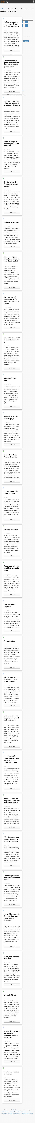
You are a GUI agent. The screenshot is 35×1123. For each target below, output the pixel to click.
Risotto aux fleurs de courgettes (11, 1073)
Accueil (4, 9)
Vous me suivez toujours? (9, 606)
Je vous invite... (9, 641)
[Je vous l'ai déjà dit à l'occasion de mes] (12, 138)
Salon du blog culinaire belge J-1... (11, 418)
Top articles (5, 1111)
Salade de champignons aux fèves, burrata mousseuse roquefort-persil (12, 64)
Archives (3, 11)
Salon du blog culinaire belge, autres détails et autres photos (12, 259)
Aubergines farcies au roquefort (12, 958)
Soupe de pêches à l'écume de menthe (11, 456)
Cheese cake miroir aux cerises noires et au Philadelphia (11, 718)
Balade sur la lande (11, 530)
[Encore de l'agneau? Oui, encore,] (12, 97)
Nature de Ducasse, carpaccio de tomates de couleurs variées (12, 801)
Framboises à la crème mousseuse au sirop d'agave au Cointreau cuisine (11, 759)
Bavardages (12, 11)
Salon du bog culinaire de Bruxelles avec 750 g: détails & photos (11, 300)
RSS (26, 25)
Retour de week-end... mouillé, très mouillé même (11, 568)
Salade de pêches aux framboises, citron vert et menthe (11, 679)
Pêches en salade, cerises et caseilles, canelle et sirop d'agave (11, 24)
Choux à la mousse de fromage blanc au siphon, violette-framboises (12, 917)
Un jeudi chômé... (10, 995)
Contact (12, 1111)
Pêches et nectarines (11, 222)
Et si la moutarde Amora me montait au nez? (11, 184)
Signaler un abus (21, 1111)
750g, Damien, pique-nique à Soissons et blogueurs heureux (12, 839)
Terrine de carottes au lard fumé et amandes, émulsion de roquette (12, 1034)
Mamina (15, 1110)
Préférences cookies (27, 1113)
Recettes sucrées (27, 9)
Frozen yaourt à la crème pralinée (11, 492)
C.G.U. (29, 1111)
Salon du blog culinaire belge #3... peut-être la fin (12, 144)
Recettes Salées (14, 9)
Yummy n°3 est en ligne (10, 379)
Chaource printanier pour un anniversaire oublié (12, 878)
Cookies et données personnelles (10, 1113)
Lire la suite (12, 50)
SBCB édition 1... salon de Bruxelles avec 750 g (12, 340)
